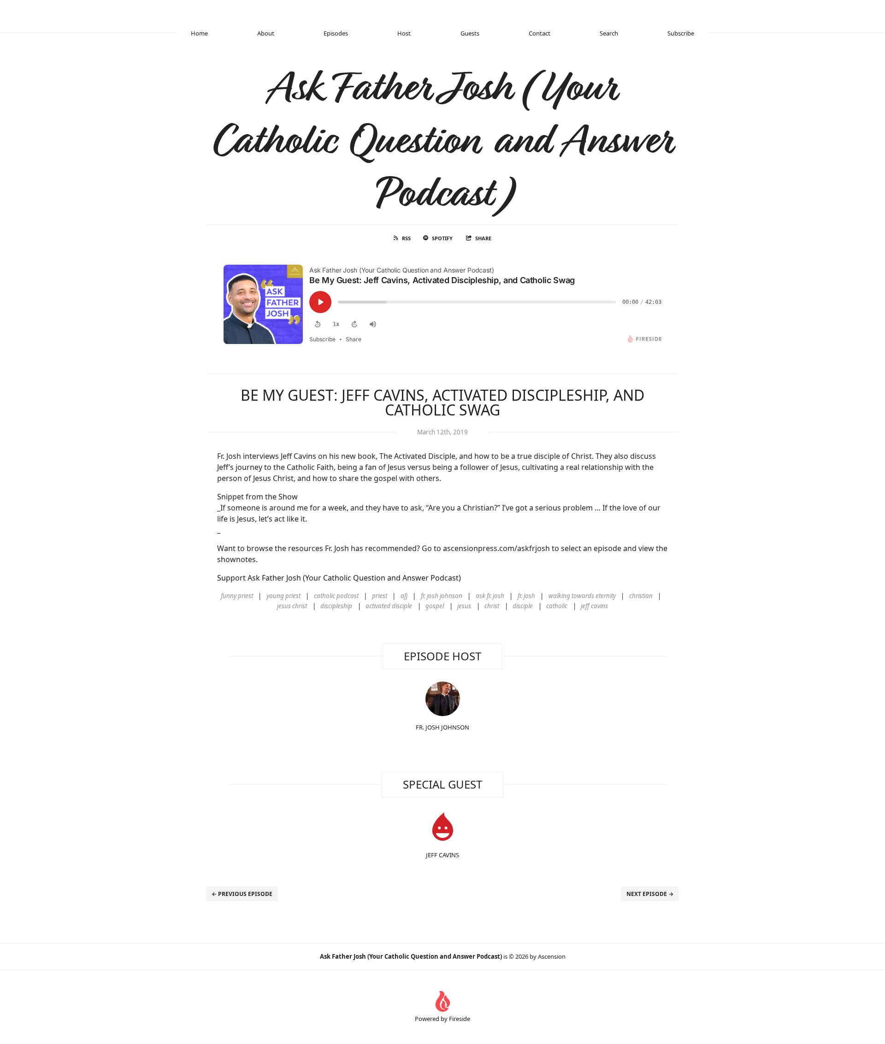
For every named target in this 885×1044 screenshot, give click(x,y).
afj (404, 596)
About (265, 33)
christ (491, 606)
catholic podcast (336, 596)
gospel (434, 606)
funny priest (237, 596)
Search (609, 33)
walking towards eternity (582, 596)
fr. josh (526, 596)
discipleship (336, 606)
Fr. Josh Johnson (442, 727)
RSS (406, 238)
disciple (523, 606)
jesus (464, 606)
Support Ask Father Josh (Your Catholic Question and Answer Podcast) (339, 578)
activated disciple (389, 606)
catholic (556, 606)
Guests (469, 33)
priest (379, 596)
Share (483, 238)
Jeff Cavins (442, 855)
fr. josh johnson (441, 596)
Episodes (336, 33)
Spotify (442, 238)
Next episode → (649, 894)
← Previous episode (242, 894)
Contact (539, 33)
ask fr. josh (490, 596)
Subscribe (680, 33)
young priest (283, 596)
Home (199, 33)
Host (404, 33)
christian (641, 596)
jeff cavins (594, 606)
